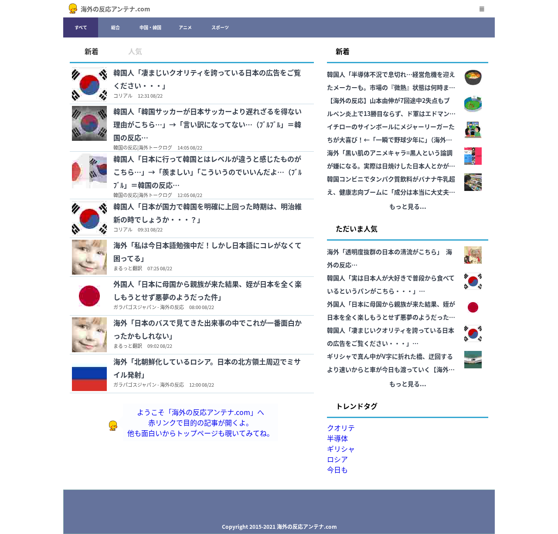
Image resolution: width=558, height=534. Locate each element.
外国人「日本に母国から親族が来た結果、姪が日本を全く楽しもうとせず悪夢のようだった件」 (207, 290)
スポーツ (220, 27)
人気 (135, 51)
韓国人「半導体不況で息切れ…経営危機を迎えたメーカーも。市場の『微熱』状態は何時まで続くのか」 (391, 82)
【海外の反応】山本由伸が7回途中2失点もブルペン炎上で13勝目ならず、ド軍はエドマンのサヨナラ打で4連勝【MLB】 (391, 108)
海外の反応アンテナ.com (115, 8)
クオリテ (341, 427)
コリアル (123, 95)
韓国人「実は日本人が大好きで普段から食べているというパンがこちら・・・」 (391, 284)
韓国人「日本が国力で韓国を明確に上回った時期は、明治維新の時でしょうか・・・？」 (207, 212)
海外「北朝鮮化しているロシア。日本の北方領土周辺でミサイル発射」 (207, 368)
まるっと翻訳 (127, 268)
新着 (92, 51)
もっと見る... (407, 206)
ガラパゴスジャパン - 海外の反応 (148, 306)
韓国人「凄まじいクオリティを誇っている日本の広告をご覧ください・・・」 (207, 79)
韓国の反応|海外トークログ (142, 147)
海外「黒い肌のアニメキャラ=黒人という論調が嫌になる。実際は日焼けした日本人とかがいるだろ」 (391, 160)
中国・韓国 (150, 27)
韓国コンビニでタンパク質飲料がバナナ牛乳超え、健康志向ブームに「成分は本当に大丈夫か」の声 (391, 186)
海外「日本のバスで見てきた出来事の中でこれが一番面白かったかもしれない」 (207, 329)
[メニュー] (482, 8)
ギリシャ (341, 448)
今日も (337, 469)
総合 (115, 27)
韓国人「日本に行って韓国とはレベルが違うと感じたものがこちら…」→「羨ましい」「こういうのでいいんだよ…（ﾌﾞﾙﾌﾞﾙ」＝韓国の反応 (207, 171)
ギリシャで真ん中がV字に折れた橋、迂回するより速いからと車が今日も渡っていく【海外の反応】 (391, 364)
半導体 (337, 438)
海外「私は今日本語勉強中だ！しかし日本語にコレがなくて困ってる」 (207, 251)
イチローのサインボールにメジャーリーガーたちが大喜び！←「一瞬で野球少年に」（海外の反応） (391, 134)
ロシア (337, 459)
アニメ (185, 27)
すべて (81, 27)
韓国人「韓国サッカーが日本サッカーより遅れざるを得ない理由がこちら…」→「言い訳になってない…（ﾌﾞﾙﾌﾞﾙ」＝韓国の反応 (207, 124)
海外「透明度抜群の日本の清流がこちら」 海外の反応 (389, 258)
